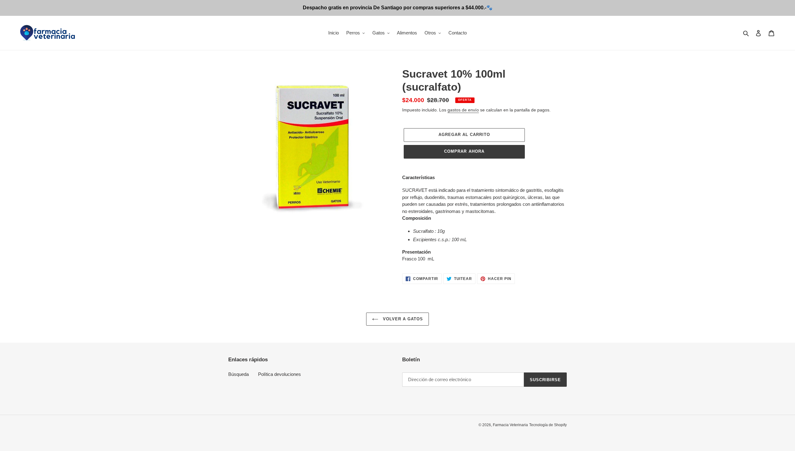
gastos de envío (463, 109)
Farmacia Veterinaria (510, 425)
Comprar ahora (464, 151)
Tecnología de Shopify (548, 425)
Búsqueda (238, 374)
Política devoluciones (279, 374)
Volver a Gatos (402, 319)
